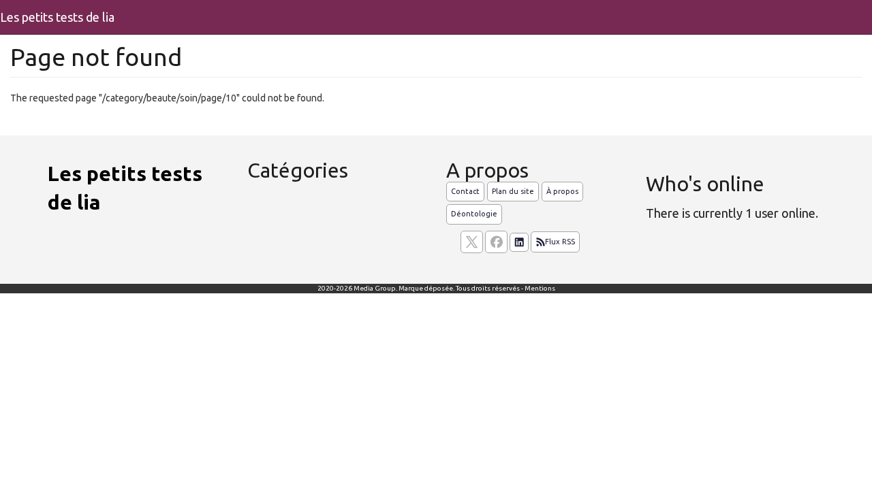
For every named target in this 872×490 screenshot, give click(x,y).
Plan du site (513, 191)
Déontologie (474, 214)
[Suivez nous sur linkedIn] (519, 242)
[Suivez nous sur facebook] (496, 242)
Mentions (540, 288)
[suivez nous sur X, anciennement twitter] (472, 242)
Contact (465, 191)
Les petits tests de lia (57, 17)
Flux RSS (560, 242)
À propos (562, 191)
